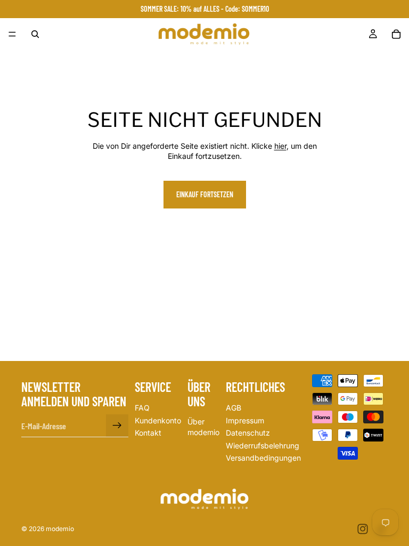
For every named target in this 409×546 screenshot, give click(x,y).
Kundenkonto (158, 420)
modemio (60, 529)
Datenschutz (248, 433)
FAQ (142, 407)
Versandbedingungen (263, 458)
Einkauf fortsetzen (204, 194)
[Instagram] (362, 529)
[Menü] (12, 34)
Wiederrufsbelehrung (262, 445)
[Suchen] (35, 34)
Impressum (245, 420)
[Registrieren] (117, 426)
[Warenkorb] (396, 34)
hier (280, 145)
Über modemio (203, 427)
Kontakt (148, 433)
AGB (233, 407)
